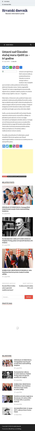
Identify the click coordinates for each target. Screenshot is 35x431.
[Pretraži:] (17, 297)
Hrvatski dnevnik (16, 426)
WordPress (12, 429)
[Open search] (30, 45)
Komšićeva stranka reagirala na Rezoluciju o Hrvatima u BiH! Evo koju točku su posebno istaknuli (23, 398)
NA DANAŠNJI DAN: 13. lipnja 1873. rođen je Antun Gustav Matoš (23, 410)
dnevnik (14, 61)
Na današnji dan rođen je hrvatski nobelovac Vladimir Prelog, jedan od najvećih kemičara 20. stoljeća (17, 240)
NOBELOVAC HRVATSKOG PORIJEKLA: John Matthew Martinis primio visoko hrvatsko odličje (17, 272)
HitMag (19, 429)
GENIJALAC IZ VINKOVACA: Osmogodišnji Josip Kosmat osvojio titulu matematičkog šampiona (16, 209)
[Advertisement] (17, 30)
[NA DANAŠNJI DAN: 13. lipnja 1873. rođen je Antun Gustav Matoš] (7, 408)
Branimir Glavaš (12, 176)
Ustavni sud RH (22, 176)
